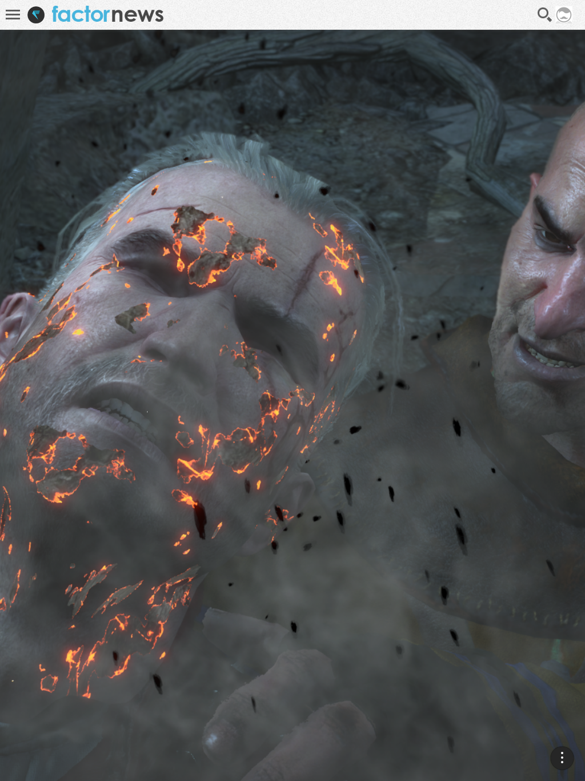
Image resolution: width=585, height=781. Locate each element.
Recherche (545, 14)
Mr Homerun (534, 680)
